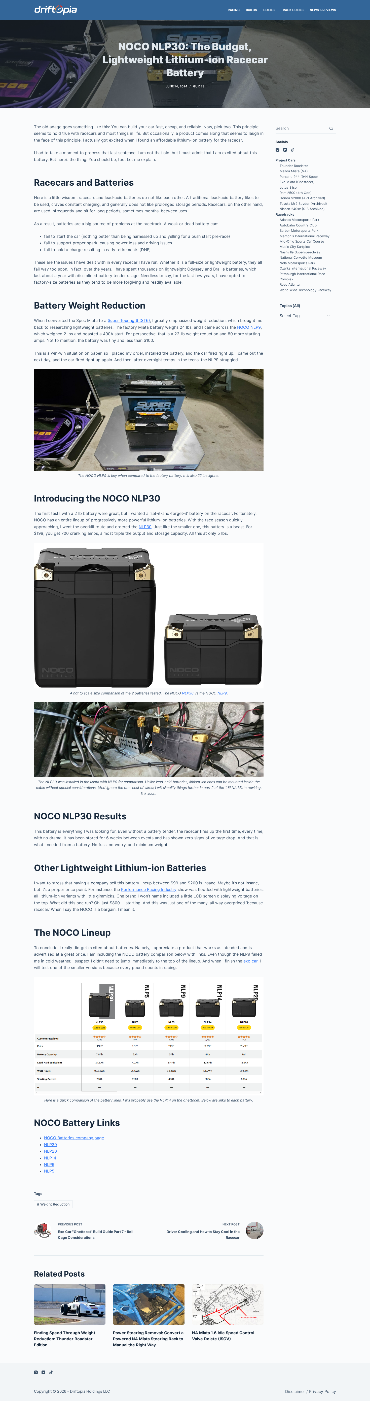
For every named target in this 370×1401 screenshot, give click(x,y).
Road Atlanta (290, 284)
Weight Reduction (53, 1204)
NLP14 (50, 1157)
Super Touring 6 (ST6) (129, 320)
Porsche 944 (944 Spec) (299, 177)
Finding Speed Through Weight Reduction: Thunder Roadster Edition (64, 1338)
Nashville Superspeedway (300, 252)
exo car (250, 960)
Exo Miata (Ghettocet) (297, 182)
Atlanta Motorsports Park (299, 220)
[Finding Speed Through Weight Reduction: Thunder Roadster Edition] (69, 1304)
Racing (234, 10)
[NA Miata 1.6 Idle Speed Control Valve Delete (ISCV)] (228, 1304)
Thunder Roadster (294, 166)
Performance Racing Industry (148, 889)
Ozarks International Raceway (303, 268)
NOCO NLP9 (248, 327)
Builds (251, 10)
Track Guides (292, 10)
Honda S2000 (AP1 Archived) (302, 198)
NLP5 (49, 1171)
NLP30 (145, 526)
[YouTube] (285, 150)
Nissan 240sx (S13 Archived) (302, 209)
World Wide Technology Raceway (305, 290)
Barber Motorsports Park (299, 230)
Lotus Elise (288, 187)
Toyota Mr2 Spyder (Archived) (303, 204)
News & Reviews (323, 10)
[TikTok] (292, 150)
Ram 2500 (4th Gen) (296, 193)
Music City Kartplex (295, 247)
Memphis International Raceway (304, 236)
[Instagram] (277, 150)
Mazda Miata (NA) (294, 171)
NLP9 (222, 693)
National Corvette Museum (301, 257)
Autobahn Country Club (298, 225)
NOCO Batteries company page (74, 1137)
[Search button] (331, 128)
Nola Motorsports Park (297, 263)
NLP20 (50, 1151)
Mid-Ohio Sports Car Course (302, 241)
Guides (269, 10)
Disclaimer (295, 1391)
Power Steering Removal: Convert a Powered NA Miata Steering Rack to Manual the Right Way (148, 1338)
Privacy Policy (322, 1391)
